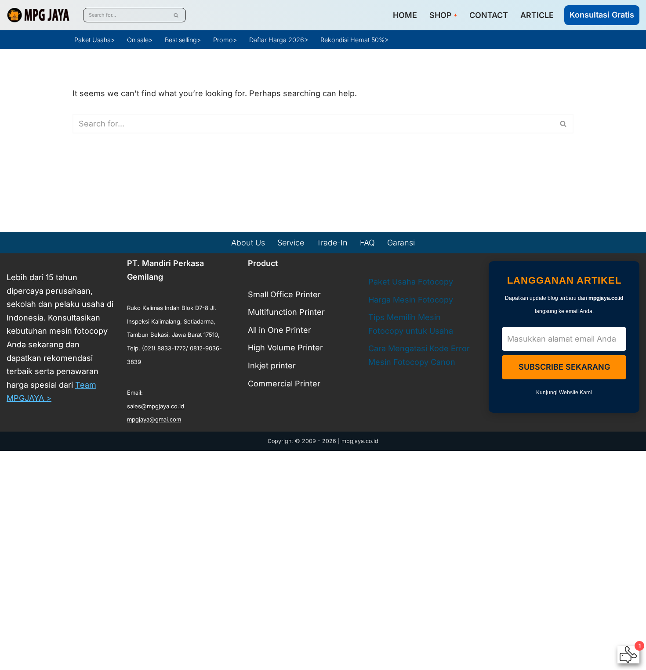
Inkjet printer (272, 365)
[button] (455, 15)
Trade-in (332, 242)
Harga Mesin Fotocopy (410, 299)
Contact (488, 15)
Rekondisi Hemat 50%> (354, 39)
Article (537, 15)
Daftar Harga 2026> (278, 39)
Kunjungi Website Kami (564, 392)
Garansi (401, 242)
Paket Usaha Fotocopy (410, 281)
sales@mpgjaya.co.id (155, 406)
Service (290, 242)
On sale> (139, 39)
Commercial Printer (284, 383)
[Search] (176, 15)
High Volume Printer (285, 347)
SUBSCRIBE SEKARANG (564, 366)
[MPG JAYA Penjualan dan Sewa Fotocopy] (38, 15)
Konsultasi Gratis (602, 14)
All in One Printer (279, 330)
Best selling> (183, 39)
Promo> (225, 39)
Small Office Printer (284, 294)
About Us (248, 242)
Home (405, 15)
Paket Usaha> (94, 39)
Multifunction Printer (286, 312)
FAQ (367, 242)
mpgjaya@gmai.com (154, 419)
